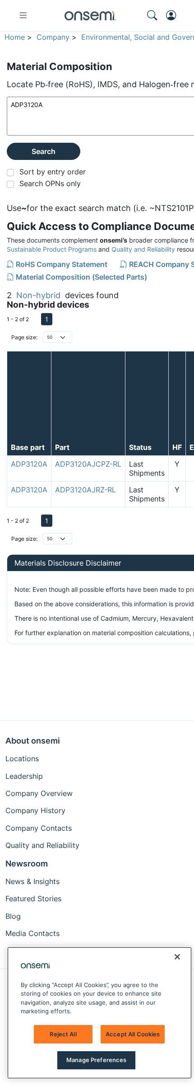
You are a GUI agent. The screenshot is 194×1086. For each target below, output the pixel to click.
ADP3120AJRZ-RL (85, 489)
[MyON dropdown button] (173, 15)
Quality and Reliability (143, 249)
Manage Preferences (96, 1059)
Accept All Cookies (133, 1034)
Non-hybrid (38, 295)
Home (15, 37)
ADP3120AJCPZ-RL (88, 463)
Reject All (63, 1034)
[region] (99, 1013)
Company (53, 37)
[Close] (177, 957)
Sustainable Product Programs (52, 249)
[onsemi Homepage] (90, 16)
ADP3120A (29, 463)
